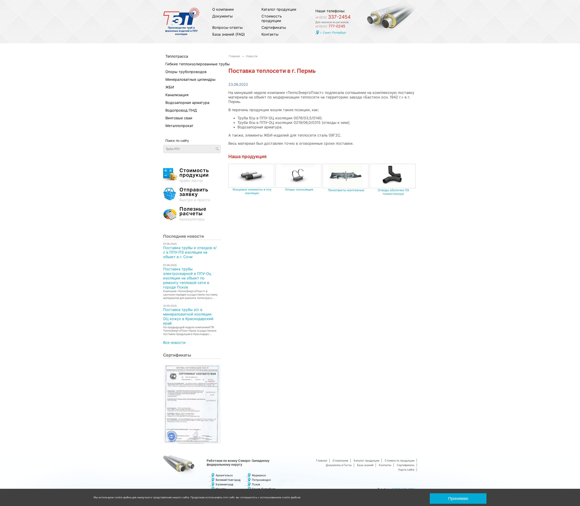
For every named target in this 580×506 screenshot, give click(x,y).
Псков (256, 484)
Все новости (174, 342)
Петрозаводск (261, 480)
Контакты (269, 34)
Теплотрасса (176, 56)
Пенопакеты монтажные (346, 190)
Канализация (176, 95)
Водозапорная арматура (187, 102)
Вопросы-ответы (227, 27)
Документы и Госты (339, 465)
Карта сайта (406, 469)
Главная (234, 56)
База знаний (365, 465)
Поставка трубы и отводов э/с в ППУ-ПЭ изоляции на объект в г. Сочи (190, 252)
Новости (251, 56)
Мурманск (259, 475)
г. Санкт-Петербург (333, 32)
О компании (223, 9)
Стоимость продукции (271, 18)
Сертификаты (273, 27)
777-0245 (330, 26)
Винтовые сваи (178, 118)
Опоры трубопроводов (186, 71)
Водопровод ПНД (181, 110)
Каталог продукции (278, 9)
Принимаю (458, 498)
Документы (222, 16)
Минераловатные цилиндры (189, 79)
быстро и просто (194, 194)
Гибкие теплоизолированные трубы (189, 64)
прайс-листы (194, 175)
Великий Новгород (228, 480)
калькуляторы (192, 214)
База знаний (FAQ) (228, 34)
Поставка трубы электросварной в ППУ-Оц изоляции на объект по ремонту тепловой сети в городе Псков (187, 278)
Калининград (224, 484)
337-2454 (332, 17)
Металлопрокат (179, 125)
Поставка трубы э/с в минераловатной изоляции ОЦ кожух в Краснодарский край (188, 316)
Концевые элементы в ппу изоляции (252, 191)
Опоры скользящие (299, 189)
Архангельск (224, 475)
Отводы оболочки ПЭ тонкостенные (393, 192)
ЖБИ (169, 87)
